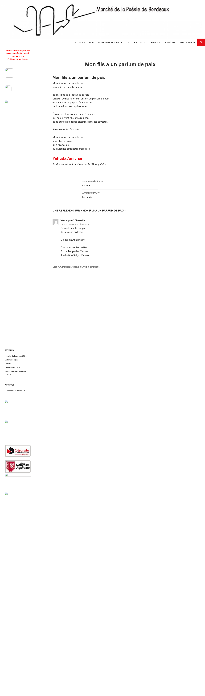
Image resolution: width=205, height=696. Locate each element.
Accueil (154, 42)
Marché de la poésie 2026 (16, 356)
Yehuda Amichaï (67, 158)
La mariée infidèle (12, 367)
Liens (91, 42)
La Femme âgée (11, 360)
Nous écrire (170, 42)
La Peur (8, 364)
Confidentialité (187, 42)
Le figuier (90, 195)
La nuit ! (92, 183)
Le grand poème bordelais (110, 42)
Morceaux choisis (135, 42)
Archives (78, 42)
